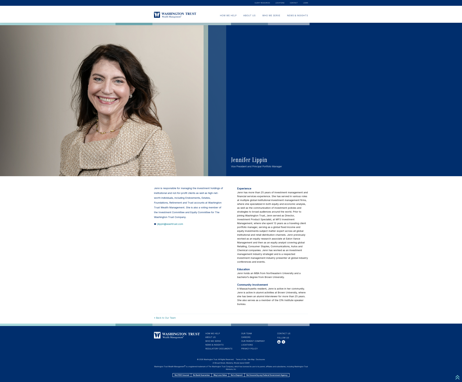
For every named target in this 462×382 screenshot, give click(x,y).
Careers (245, 337)
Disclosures (260, 359)
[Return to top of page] (457, 377)
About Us (249, 15)
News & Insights (297, 15)
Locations (279, 3)
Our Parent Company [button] (253, 341)
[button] (279, 342)
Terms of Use (241, 359)
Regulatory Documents (218, 348)
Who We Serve (271, 15)
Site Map (251, 359)
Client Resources (262, 3)
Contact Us (283, 333)
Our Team (246, 333)
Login (305, 3)
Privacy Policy (249, 348)
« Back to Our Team (165, 317)
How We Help (228, 15)
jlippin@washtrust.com (170, 224)
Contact (294, 3)
